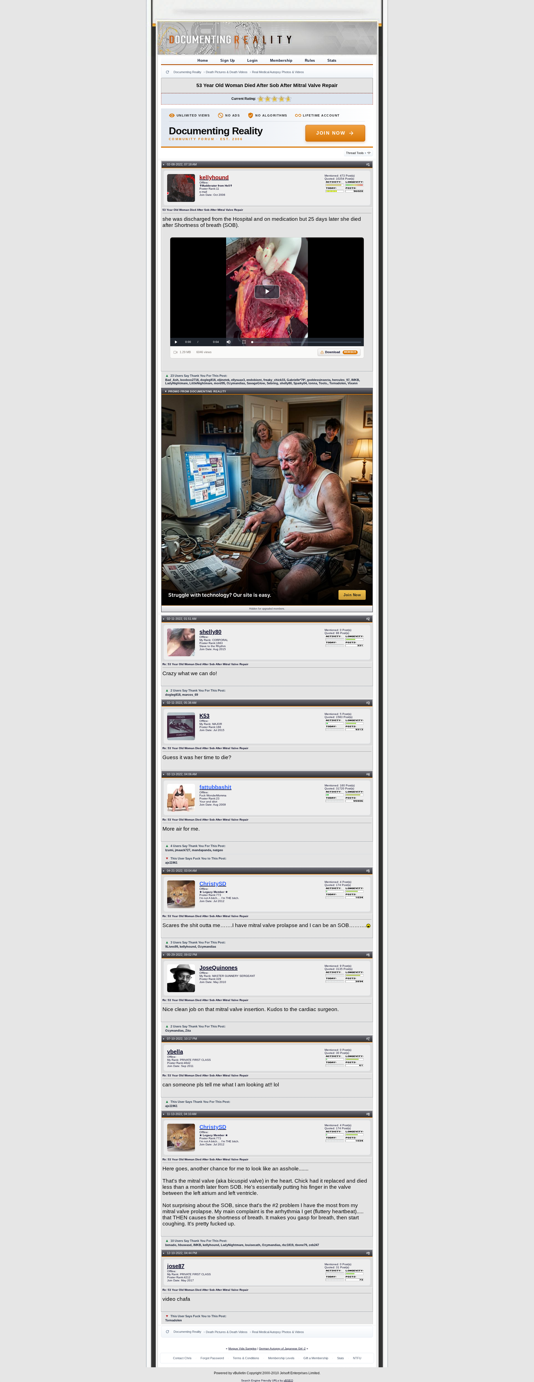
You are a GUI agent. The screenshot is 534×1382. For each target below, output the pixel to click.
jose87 (175, 1266)
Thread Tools (356, 153)
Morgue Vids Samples (242, 1348)
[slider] (306, 342)
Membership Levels (281, 1358)
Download (341, 352)
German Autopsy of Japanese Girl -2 (282, 1348)
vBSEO (288, 1380)
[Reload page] (167, 72)
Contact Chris (182, 1358)
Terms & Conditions (246, 1358)
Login (252, 60)
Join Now (330, 133)
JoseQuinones (218, 968)
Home (202, 60)
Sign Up (227, 60)
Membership (281, 60)
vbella (175, 1052)
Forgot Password (212, 1358)
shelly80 (210, 632)
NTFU (357, 1358)
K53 (204, 716)
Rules (310, 60)
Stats (332, 60)
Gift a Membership (315, 1358)
